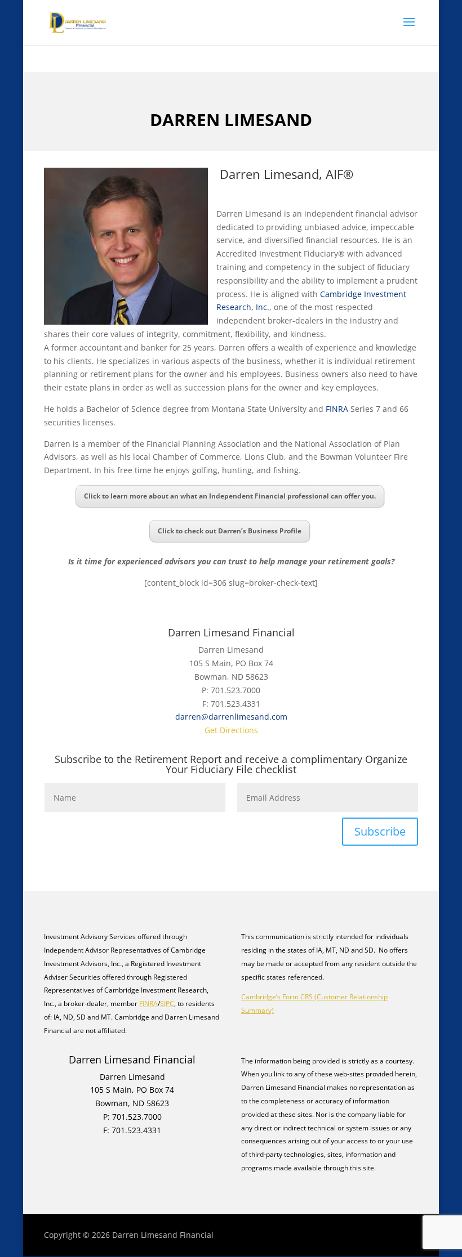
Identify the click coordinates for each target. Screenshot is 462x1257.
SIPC (167, 1003)
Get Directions (231, 730)
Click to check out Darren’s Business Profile (229, 531)
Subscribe (380, 831)
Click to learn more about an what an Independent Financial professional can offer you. (230, 496)
